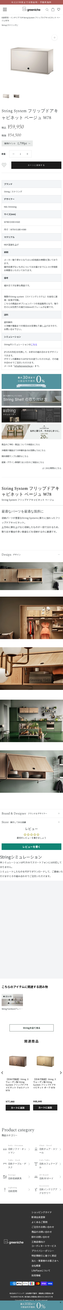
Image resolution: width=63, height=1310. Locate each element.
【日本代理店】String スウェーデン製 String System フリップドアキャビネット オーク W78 (44, 1083)
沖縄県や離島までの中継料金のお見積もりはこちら (24, 450)
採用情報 (36, 1275)
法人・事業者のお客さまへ (45, 1260)
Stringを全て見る (31, 1027)
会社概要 (36, 1265)
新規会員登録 (38, 1217)
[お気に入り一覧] (58, 9)
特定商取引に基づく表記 (44, 1255)
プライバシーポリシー (43, 1250)
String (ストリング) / (10, 25)
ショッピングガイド (42, 1212)
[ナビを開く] (5, 9)
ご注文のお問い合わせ (43, 1227)
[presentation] (2, 1072)
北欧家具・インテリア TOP (12, 17)
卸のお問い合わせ (41, 1236)
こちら (34, 344)
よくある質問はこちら (51, 468)
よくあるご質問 (39, 1222)
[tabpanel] (31, 619)
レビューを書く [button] (31, 847)
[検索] (47, 9)
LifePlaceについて (41, 1270)
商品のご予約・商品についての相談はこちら (21, 444)
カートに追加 (18, 1107)
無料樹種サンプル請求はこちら (15, 456)
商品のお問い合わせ (42, 1231)
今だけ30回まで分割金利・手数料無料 (31, 2)
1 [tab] (31, 635)
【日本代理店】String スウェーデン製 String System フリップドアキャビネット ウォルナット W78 (17, 1085)
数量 (3, 153)
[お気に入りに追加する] (4, 165)
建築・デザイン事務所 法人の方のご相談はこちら (23, 462)
